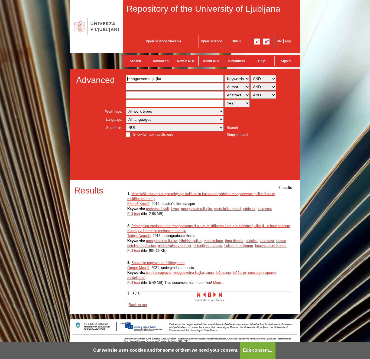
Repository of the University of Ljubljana (203, 9)
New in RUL (186, 61)
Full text (133, 214)
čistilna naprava (158, 273)
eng (288, 41)
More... (218, 283)
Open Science (211, 41)
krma (175, 209)
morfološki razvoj (227, 209)
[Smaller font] (257, 42)
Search (135, 61)
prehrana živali (157, 209)
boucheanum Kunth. (271, 246)
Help (261, 61)
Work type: (113, 111)
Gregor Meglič (138, 268)
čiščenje (239, 273)
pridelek (249, 209)
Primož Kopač (138, 204)
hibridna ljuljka (190, 241)
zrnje (210, 273)
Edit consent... (257, 350)
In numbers (236, 61)
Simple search (238, 135)
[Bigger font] (266, 42)
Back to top (138, 305)
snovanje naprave (262, 273)
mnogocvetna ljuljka (196, 209)
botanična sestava (207, 246)
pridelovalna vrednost (174, 246)
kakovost (265, 209)
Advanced (160, 61)
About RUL (211, 61)
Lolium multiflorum (238, 246)
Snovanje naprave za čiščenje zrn (157, 263)
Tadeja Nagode (139, 236)
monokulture (213, 241)
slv (279, 41)
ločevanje (223, 273)
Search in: (114, 128)
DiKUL (237, 41)
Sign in (286, 61)
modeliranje (136, 278)
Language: (114, 119)
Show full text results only (153, 134)
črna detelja (234, 241)
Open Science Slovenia (163, 41)
